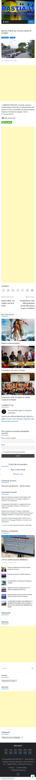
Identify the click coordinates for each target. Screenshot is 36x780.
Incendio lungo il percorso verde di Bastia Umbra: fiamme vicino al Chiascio (20, 595)
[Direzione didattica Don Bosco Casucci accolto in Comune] (3, 569)
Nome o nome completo (8, 438)
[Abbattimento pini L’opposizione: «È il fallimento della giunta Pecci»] (3, 589)
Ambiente (4, 536)
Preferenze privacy (18, 770)
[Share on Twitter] (8, 290)
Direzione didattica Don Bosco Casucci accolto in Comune (19, 568)
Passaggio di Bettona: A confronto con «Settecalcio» (16, 514)
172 (30, 753)
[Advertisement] (18, 83)
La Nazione (5, 37)
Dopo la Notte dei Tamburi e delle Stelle (21, 525)
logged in (21, 410)
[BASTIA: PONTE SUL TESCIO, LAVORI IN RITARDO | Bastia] (18, 10)
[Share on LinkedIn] (13, 290)
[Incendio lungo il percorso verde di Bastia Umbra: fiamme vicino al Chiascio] (3, 596)
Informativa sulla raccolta (8, 778)
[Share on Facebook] (3, 290)
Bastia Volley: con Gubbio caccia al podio (8, 303)
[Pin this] (27, 290)
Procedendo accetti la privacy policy (14, 452)
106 (10, 753)
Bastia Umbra (15, 536)
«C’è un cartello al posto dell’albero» (14, 560)
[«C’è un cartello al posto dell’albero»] (18, 546)
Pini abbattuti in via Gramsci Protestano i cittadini (20, 582)
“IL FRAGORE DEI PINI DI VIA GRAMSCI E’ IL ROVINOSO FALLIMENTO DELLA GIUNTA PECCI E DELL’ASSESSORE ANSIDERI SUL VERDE (20, 604)
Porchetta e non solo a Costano (13, 370)
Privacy (11, 768)
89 (6, 753)
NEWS (31, 22)
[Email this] (32, 290)
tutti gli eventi (18, 474)
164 (25, 753)
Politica (12, 37)
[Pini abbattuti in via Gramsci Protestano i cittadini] (3, 582)
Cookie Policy (22, 768)
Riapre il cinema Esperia (10, 343)
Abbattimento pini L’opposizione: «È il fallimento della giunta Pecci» (19, 588)
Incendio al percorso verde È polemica (19, 574)
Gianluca (5, 562)
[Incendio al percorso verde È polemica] (3, 576)
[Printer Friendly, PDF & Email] (6, 122)
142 (20, 753)
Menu (7, 22)
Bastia (9, 536)
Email (3, 445)
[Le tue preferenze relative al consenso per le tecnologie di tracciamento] (32, 776)
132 (15, 753)
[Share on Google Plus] (22, 290)
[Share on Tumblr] (18, 290)
